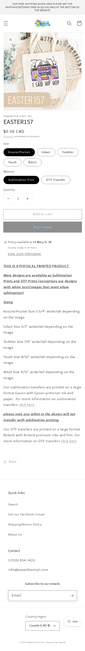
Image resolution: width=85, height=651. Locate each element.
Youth (12, 162)
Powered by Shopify (56, 642)
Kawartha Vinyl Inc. (37, 642)
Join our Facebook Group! (26, 514)
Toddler (68, 152)
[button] (6, 23)
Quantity (9, 190)
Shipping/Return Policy (25, 524)
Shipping (8, 136)
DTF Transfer (55, 180)
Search (13, 504)
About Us (15, 534)
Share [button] (13, 461)
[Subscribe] (72, 595)
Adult (32, 162)
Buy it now (42, 227)
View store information (24, 254)
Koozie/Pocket (19, 152)
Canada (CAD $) (39, 625)
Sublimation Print (21, 180)
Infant (46, 152)
